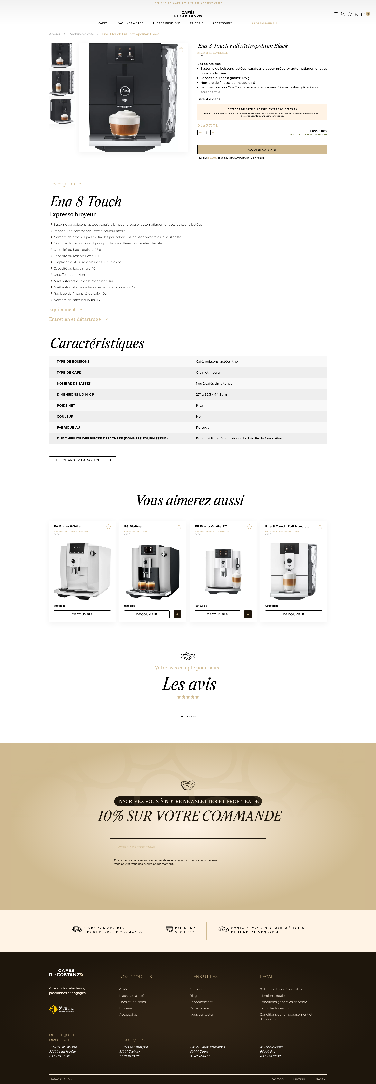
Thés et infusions (167, 23)
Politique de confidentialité (281, 989)
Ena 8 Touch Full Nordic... (287, 526)
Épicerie (196, 23)
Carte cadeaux (201, 1008)
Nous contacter (201, 1014)
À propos (196, 989)
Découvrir (82, 614)
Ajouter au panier (262, 149)
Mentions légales (273, 996)
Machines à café (130, 23)
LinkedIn (299, 1079)
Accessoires (222, 23)
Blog (193, 996)
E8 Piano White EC (211, 526)
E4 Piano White (67, 526)
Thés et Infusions (132, 1002)
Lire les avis (188, 716)
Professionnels (264, 23)
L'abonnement (201, 1002)
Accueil (55, 34)
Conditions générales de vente (283, 1002)
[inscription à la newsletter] (245, 847)
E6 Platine (133, 526)
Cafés (103, 23)
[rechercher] (343, 14)
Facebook (278, 1079)
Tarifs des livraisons (274, 1008)
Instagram (320, 1079)
